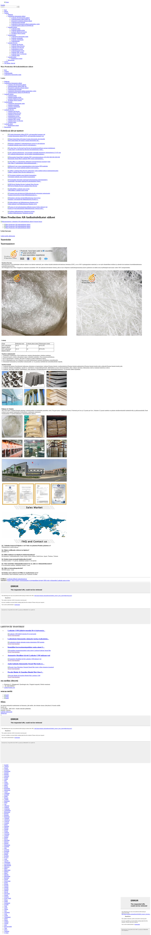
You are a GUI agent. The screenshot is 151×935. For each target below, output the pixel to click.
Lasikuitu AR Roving (17, 44)
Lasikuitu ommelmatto (17, 39)
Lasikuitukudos (15, 41)
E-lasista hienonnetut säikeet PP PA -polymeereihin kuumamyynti (26, 136)
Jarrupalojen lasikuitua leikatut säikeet (21, 21)
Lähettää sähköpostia (6, 712)
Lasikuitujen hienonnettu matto (19, 36)
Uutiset (6, 61)
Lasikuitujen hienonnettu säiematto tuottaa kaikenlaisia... (28, 639)
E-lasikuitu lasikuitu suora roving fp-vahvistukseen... (22, 145)
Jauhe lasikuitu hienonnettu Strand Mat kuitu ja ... (26, 664)
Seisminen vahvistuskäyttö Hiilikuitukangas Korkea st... (23, 199)
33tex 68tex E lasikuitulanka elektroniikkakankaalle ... (22, 163)
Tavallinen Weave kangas (18, 33)
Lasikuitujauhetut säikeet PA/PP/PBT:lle (22, 25)
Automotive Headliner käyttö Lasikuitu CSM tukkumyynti (29, 655)
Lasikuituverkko (15, 28)
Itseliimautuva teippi (16, 58)
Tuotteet (6, 13)
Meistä (6, 11)
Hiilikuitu (10, 14)
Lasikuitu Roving (12, 43)
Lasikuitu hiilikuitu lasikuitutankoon (17, 579)
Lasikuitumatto (12, 35)
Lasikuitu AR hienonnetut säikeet (20, 17)
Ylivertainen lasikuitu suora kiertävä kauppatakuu (21, 177)
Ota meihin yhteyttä (9, 63)
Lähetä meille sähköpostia (8, 236)
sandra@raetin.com (9, 687)
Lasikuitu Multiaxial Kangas (19, 32)
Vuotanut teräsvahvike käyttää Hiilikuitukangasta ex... (22, 195)
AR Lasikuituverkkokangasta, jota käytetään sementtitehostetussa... (26, 154)
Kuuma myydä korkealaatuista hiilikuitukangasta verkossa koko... (26, 208)
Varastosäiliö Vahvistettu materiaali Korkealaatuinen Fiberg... (24, 181)
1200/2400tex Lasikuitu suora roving (18, 190)
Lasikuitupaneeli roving (17, 50)
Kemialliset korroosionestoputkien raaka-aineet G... (26, 647)
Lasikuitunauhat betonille (18, 22)
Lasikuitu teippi (12, 57)
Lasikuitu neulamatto (17, 38)
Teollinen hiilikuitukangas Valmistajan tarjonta (20, 213)
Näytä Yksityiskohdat (14, 635)
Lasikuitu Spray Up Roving (18, 54)
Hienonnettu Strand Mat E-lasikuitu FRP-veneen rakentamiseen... (26, 158)
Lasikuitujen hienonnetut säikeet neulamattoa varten (25, 24)
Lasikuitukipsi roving (17, 49)
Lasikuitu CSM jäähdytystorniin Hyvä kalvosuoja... (26, 630)
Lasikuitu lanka (15, 55)
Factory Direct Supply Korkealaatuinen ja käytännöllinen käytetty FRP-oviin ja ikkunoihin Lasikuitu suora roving (38, 580)
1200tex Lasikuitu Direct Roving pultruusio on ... (21, 172)
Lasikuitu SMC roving (17, 52)
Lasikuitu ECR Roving (17, 47)
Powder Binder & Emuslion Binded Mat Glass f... (25, 672)
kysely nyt (3, 707)
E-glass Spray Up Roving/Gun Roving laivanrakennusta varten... (26, 149)
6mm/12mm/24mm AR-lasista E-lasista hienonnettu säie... (23, 140)
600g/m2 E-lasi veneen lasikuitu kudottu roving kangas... (23, 167)
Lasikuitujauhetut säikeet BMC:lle (20, 19)
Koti (5, 10)
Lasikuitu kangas (12, 27)
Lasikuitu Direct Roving (18, 46)
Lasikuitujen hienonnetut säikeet (16, 16)
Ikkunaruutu (11, 60)
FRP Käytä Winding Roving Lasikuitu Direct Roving (22, 186)
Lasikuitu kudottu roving (18, 30)
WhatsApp (4, 713)
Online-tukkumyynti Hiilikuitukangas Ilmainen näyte (22, 204)
